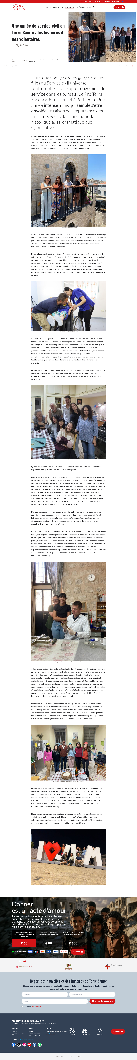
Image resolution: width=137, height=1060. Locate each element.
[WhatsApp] (40, 1045)
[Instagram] (24, 1045)
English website (50, 1033)
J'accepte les (32, 1006)
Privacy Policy (36, 1006)
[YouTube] (29, 1045)
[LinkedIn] (34, 1045)
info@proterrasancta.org (25, 1039)
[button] (123, 1)
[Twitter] (19, 1045)
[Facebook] (14, 1045)
